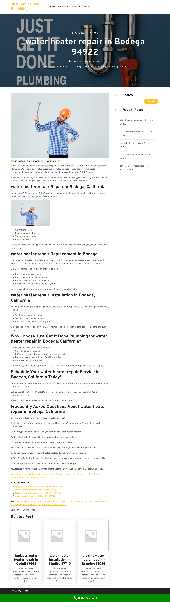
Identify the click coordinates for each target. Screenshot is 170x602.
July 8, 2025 (19, 161)
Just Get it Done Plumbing (25, 6)
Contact (86, 6)
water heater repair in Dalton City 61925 (35, 496)
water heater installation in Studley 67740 (60, 560)
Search (128, 95)
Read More (25, 535)
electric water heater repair (29, 501)
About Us (76, 6)
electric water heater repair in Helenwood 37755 (39, 486)
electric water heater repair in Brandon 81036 (93, 560)
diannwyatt (34, 161)
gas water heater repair (54, 501)
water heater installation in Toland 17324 (35, 490)
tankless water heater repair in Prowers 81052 (38, 493)
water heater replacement (54, 504)
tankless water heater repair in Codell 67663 (26, 560)
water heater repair (31, 504)
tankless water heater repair (80, 501)
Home (52, 6)
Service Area (63, 6)
